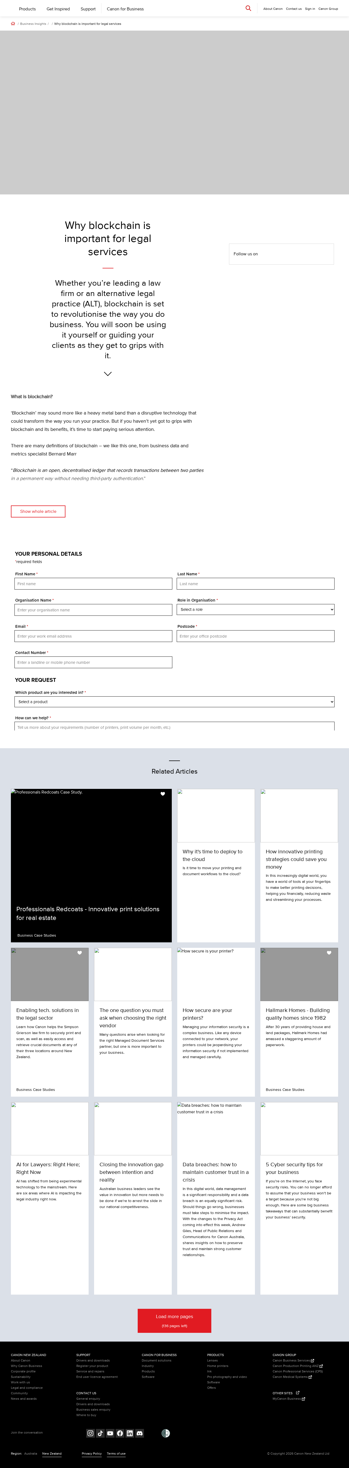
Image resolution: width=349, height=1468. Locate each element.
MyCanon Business (287, 1399)
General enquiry (88, 1399)
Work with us (20, 1382)
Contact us (294, 9)
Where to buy (86, 1415)
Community (19, 1393)
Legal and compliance (27, 1388)
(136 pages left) (174, 1321)
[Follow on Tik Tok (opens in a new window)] (100, 1434)
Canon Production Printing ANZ (296, 1366)
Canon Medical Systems (291, 1377)
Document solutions (157, 1361)
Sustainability (21, 1377)
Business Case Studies (36, 935)
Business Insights (33, 24)
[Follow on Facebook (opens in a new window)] (120, 1434)
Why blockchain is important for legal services (87, 24)
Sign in (310, 9)
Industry (148, 1366)
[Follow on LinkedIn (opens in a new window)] (129, 1434)
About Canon (20, 1361)
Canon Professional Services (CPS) (298, 1371)
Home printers (217, 1366)
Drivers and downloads (93, 1361)
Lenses (212, 1361)
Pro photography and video (227, 1377)
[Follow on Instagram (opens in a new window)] (90, 1434)
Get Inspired (58, 9)
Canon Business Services (292, 1361)
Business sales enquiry (93, 1410)
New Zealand (52, 1454)
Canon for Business (125, 9)
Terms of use (116, 1454)
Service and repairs (90, 1371)
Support (88, 9)
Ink (209, 1371)
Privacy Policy (92, 1454)
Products (27, 9)
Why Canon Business (26, 1366)
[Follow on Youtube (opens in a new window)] (110, 1434)
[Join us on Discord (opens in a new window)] (139, 1434)
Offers (211, 1388)
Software (148, 1377)
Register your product (92, 1366)
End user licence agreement (97, 1377)
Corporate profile (23, 1371)
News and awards (24, 1399)
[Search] (248, 8)
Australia (30, 1454)
